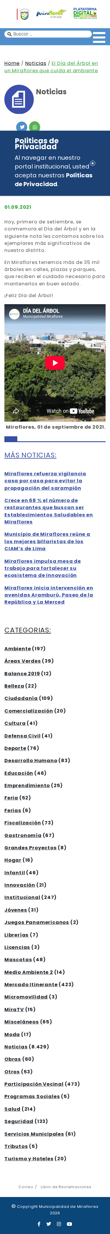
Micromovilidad (26, 997)
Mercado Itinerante (30, 984)
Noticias (35, 63)
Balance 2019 (22, 673)
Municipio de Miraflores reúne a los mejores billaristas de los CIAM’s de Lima (47, 541)
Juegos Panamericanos (36, 922)
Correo (25, 1186)
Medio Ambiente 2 (28, 972)
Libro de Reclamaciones (66, 1186)
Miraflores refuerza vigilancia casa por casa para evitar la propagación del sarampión (45, 480)
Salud (12, 1109)
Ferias (12, 810)
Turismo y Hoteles (29, 1158)
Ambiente (17, 648)
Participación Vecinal (34, 1084)
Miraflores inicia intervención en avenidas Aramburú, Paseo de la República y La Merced (48, 595)
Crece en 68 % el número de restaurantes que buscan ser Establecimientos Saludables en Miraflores (48, 511)
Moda (12, 1034)
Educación (18, 773)
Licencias (17, 947)
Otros (12, 1071)
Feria (11, 797)
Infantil (14, 872)
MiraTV (14, 1009)
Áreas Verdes (22, 661)
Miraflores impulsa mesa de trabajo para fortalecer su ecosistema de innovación (42, 568)
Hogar (12, 860)
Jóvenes (15, 910)
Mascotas (18, 959)
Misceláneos (21, 1021)
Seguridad (18, 1121)
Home (12, 63)
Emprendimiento (27, 785)
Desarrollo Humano (30, 760)
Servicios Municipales (34, 1134)
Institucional (22, 897)
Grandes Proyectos (30, 847)
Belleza (14, 686)
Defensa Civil (22, 736)
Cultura (15, 723)
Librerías (16, 935)
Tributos (16, 1146)
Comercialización (28, 711)
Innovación (19, 885)
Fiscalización (22, 822)
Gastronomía (23, 835)
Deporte (15, 748)
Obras (12, 1059)
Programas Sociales (32, 1096)
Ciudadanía (21, 698)
